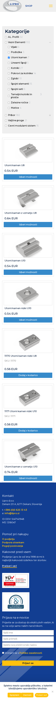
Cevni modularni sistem (22, 125)
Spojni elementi (20, 83)
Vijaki (14, 47)
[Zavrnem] (52, 691)
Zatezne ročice (19, 102)
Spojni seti (17, 89)
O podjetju (8, 539)
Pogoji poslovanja (12, 546)
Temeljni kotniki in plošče (21, 96)
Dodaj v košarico (28, 375)
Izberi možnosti (28, 177)
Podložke (16, 52)
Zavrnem (27, 695)
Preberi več (41, 695)
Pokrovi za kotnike (22, 73)
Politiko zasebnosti (30, 653)
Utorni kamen (19, 57)
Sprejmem (14, 695)
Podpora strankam (13, 542)
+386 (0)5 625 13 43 (15, 510)
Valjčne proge (16, 120)
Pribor (11, 115)
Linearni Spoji (18, 62)
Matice (15, 107)
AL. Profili (13, 37)
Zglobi (14, 78)
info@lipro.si (12, 513)
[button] (51, 6)
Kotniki (15, 68)
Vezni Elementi (16, 42)
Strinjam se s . (23, 653)
